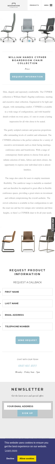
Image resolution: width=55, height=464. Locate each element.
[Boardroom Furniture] (14, 5)
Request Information (27, 77)
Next (49, 29)
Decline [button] (10, 458)
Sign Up (27, 413)
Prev (6, 29)
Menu (46, 5)
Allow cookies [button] (27, 458)
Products (34, 5)
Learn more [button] (11, 450)
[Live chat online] (53, 224)
